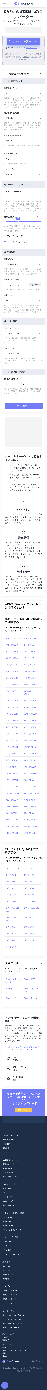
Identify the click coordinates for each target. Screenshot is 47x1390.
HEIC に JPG (7, 1197)
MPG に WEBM (30, 807)
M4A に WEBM (30, 701)
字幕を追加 (8, 259)
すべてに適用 (21, 406)
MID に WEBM (30, 665)
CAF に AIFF (29, 868)
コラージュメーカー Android (13, 1315)
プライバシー (7, 1344)
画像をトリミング (9, 1299)
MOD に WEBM (30, 820)
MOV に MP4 (7, 1148)
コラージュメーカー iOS (11, 1319)
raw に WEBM (29, 652)
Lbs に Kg (6, 1266)
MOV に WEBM (30, 754)
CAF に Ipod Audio (31, 908)
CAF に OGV (10, 947)
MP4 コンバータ (8, 1140)
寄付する (5, 1340)
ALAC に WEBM (30, 714)
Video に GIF (7, 1144)
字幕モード (8, 295)
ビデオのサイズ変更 (11, 113)
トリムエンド (9, 349)
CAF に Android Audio (12, 909)
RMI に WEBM (30, 645)
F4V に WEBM (11, 760)
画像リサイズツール (10, 1295)
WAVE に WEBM (30, 685)
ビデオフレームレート (12, 136)
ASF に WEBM (30, 787)
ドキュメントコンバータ (11, 1230)
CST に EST (6, 1250)
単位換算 (5, 1279)
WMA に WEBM (30, 707)
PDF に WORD (7, 1217)
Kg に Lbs (6, 1270)
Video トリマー (12, 998)
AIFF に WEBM (30, 727)
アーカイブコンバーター (11, 1254)
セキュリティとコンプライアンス (15, 1350)
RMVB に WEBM (12, 793)
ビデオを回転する (11, 154)
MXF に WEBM (30, 767)
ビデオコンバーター (10, 1152)
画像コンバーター (9, 1205)
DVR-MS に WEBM (31, 793)
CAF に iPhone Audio (11, 919)
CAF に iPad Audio (31, 901)
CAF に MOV (29, 918)
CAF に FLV (10, 927)
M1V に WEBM (11, 767)
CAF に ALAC (29, 882)
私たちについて (8, 1334)
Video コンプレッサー (31, 990)
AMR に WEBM (11, 721)
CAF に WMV (29, 927)
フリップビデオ (10, 169)
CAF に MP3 (29, 875)
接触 (4, 1353)
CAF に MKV (10, 934)
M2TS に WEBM (30, 833)
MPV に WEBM (11, 780)
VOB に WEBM (11, 800)
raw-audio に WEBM (29, 692)
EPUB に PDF (7, 1222)
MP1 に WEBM (30, 658)
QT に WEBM (29, 813)
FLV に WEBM (11, 754)
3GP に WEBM (30, 740)
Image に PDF (7, 1201)
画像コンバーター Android (12, 1324)
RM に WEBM (11, 813)
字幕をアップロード (11, 280)
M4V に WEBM (11, 820)
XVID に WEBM (11, 773)
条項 (4, 1347)
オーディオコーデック (12, 192)
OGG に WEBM (11, 701)
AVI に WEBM (11, 740)
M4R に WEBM (11, 671)
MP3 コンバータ (8, 1164)
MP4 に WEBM (30, 734)
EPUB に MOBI (7, 1226)
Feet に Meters (7, 1275)
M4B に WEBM (30, 678)
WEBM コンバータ (13, 638)
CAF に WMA (29, 888)
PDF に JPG (6, 1193)
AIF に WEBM (11, 665)
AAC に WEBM (11, 727)
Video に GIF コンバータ (13, 980)
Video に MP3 (29, 979)
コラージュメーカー (10, 1291)
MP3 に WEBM (30, 721)
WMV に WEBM (30, 747)
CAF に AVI (10, 940)
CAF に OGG (10, 901)
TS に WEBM (29, 780)
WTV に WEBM (30, 773)
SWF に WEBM (11, 826)
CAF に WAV (10, 888)
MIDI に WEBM (11, 652)
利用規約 (26, 57)
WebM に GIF (11, 989)
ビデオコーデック (11, 88)
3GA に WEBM (30, 638)
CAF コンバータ (12, 868)
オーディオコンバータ (10, 1177)
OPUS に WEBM (30, 671)
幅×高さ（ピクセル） (12, 379)
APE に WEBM (11, 678)
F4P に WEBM (29, 760)
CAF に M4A (29, 895)
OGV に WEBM (11, 734)
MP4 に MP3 (7, 1168)
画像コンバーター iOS (10, 1328)
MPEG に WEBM (30, 826)
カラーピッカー (8, 1303)
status (4, 1356)
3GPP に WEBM (12, 807)
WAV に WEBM (11, 714)
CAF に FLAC (11, 895)
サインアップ (31, 48)
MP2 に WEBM (11, 691)
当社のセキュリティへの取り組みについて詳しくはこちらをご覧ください (23, 1048)
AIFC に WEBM (11, 658)
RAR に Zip (6, 1242)
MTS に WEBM (11, 833)
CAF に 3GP (29, 934)
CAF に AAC (10, 875)
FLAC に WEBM (12, 707)
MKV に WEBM (11, 747)
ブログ (4, 1337)
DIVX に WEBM (30, 800)
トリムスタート (10, 328)
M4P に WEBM (11, 645)
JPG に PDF (6, 1189)
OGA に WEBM (11, 685)
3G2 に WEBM (11, 787)
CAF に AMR (10, 882)
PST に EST (6, 1246)
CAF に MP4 (29, 940)
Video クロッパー (31, 998)
